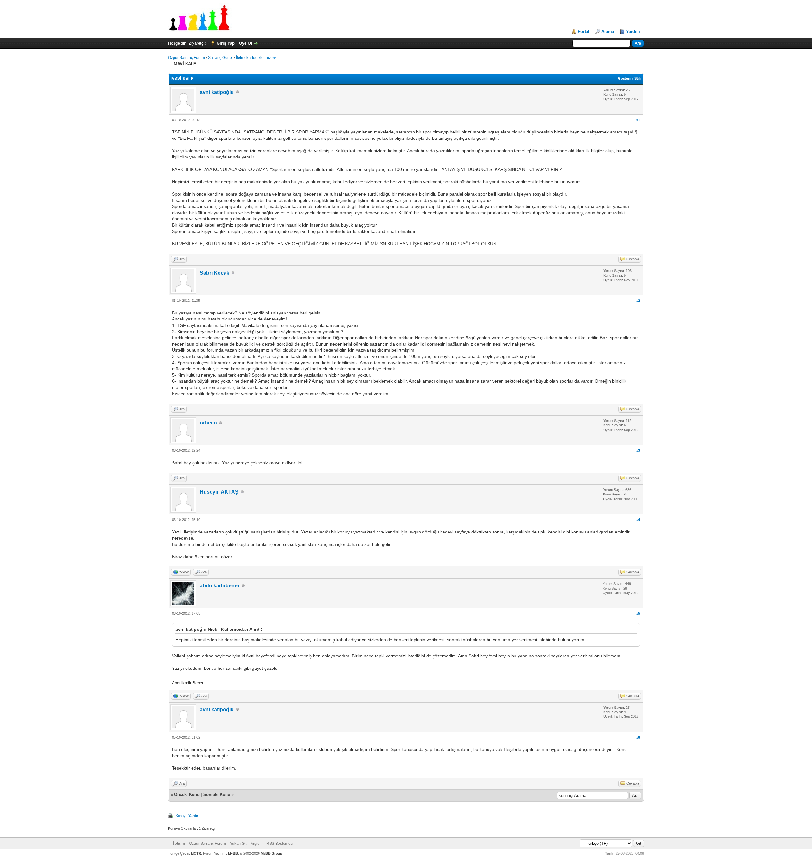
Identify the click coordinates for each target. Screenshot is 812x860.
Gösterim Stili (629, 78)
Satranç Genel (220, 57)
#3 (638, 450)
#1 (638, 120)
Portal (583, 31)
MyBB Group (271, 853)
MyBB (233, 853)
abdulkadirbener (219, 585)
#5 (638, 613)
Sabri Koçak (214, 272)
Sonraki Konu (216, 794)
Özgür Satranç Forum (186, 57)
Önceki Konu (187, 794)
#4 (638, 519)
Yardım (633, 31)
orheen (208, 422)
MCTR (196, 853)
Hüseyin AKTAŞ (219, 492)
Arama (607, 31)
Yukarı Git (238, 843)
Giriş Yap (226, 43)
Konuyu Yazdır (187, 816)
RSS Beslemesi (279, 843)
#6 (638, 737)
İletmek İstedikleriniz (253, 57)
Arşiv (255, 843)
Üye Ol (245, 43)
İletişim (179, 843)
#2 (638, 300)
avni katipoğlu (217, 92)
